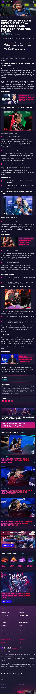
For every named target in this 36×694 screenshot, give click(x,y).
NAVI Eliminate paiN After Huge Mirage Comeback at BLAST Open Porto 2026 (16, 523)
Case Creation (5, 625)
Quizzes (21, 612)
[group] (5, 561)
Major (21, 619)
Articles (22, 609)
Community (3, 17)
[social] (2, 674)
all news (22, 432)
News (7, 17)
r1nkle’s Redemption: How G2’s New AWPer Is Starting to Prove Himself (16, 492)
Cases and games (5, 639)
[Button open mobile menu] (33, 2)
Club (20, 625)
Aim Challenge (6, 619)
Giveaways (4, 615)
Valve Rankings (24, 622)
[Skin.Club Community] (12, 2)
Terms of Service (5, 634)
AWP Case (21, 684)
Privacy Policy (23, 630)
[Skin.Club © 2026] (11, 648)
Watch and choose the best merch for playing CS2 (16, 596)
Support (3, 630)
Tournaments (23, 615)
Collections (5, 612)
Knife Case (4, 684)
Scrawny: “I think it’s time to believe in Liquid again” (26, 98)
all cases (22, 553)
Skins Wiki (22, 639)
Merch (3, 642)
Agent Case (4, 687)
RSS (20, 634)
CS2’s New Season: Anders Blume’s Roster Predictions (26, 358)
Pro (20, 642)
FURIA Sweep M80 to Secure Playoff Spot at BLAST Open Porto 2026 (15, 460)
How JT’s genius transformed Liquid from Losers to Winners (26, 241)
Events (3, 622)
